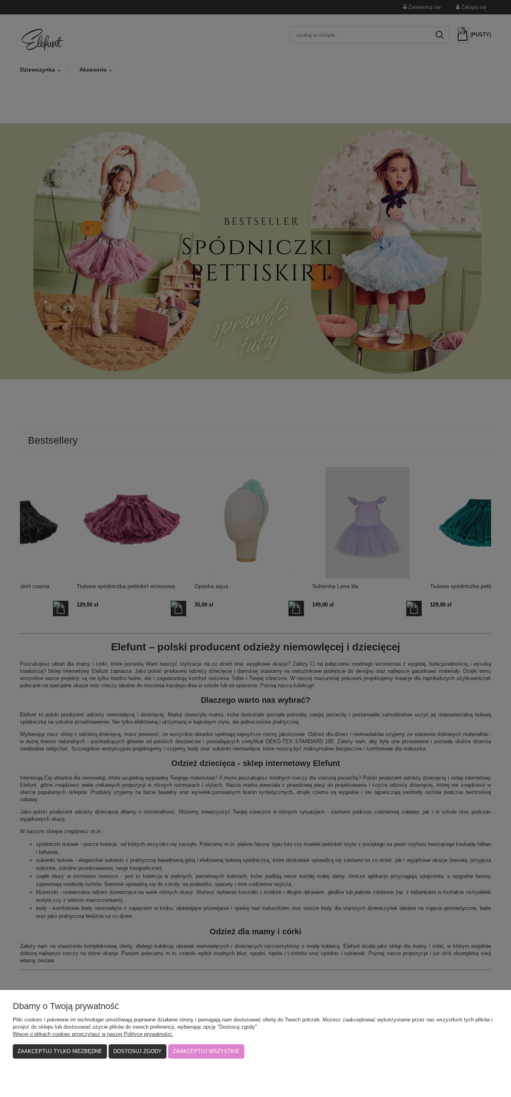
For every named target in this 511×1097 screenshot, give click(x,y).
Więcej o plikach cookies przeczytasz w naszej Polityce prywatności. (93, 1034)
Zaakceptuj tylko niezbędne (60, 1051)
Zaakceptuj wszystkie (206, 1051)
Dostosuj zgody (137, 1051)
